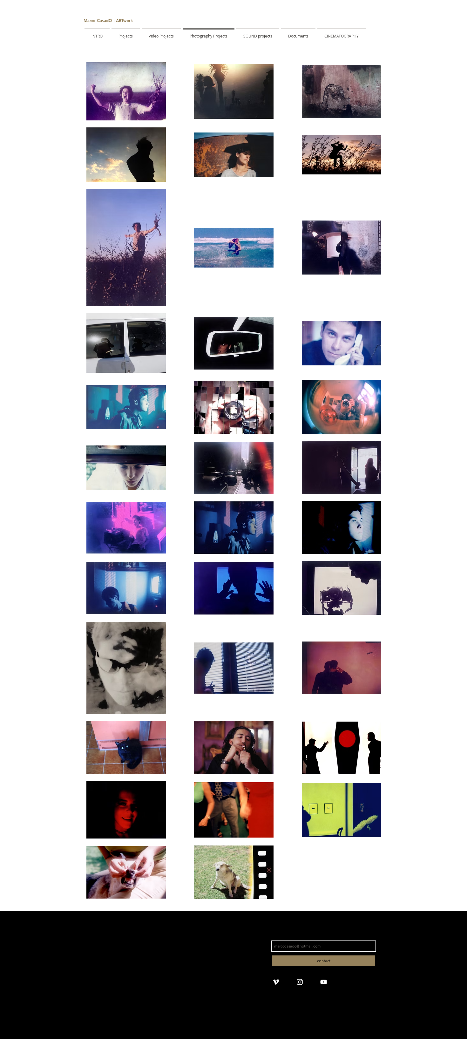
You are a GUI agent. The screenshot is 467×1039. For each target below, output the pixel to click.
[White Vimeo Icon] (276, 982)
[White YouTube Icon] (324, 982)
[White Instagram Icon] (300, 982)
